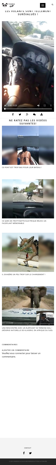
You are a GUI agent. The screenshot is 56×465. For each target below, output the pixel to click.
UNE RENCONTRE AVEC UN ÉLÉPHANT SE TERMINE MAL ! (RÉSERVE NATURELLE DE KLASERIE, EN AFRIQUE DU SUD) (27, 329)
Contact (27, 448)
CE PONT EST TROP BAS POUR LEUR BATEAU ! (22, 167)
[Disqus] (28, 398)
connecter (20, 353)
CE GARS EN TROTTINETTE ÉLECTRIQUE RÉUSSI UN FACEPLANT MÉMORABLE (24, 222)
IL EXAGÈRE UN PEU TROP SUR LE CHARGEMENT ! (23, 274)
